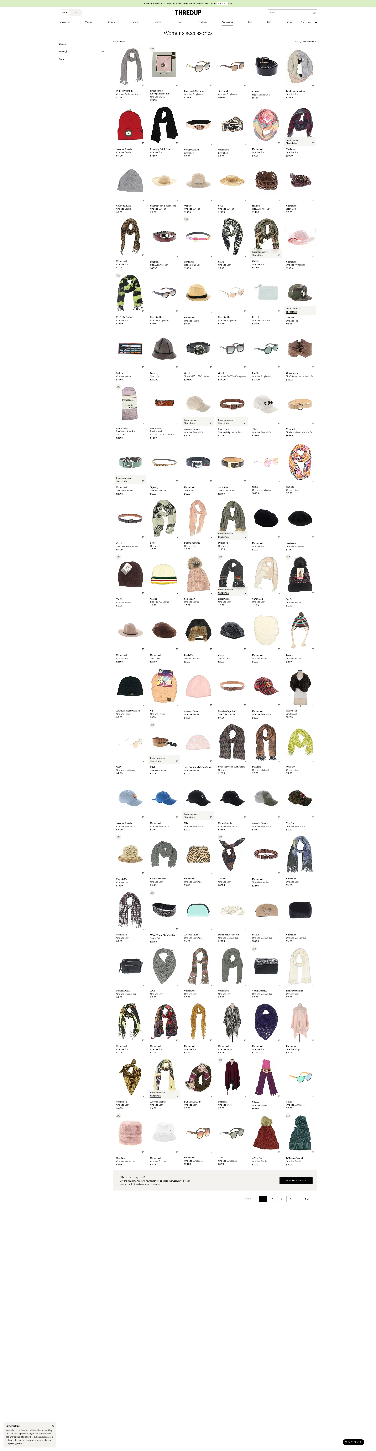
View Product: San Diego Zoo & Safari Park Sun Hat (164, 187)
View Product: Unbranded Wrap (232, 1028)
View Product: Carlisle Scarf (266, 243)
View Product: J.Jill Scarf (164, 973)
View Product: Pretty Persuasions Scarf (300, 973)
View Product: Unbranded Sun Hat (164, 1140)
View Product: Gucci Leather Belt (198, 355)
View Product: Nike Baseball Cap (198, 805)
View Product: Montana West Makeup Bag (130, 973)
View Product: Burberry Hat (164, 355)
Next (308, 1199)
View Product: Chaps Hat (232, 637)
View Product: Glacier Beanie (164, 581)
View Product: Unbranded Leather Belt (130, 469)
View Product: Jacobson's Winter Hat (300, 525)
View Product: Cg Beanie (164, 693)
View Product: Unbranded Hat (266, 525)
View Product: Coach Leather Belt (130, 525)
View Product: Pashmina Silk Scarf (266, 749)
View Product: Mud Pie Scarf (300, 469)
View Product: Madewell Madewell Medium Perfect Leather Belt (300, 412)
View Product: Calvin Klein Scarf (266, 581)
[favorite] (143, 85)
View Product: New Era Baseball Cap (300, 805)
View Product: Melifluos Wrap (232, 1084)
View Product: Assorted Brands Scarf (164, 1084)
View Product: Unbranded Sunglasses (198, 1140)
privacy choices (42, 1440)
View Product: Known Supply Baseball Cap (232, 805)
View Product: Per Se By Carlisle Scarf (130, 299)
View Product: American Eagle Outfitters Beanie (130, 693)
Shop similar (291, 143)
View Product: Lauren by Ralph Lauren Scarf (164, 131)
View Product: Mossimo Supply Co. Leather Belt (232, 693)
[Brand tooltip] (65, 51)
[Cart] (315, 22)
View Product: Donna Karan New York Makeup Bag (232, 917)
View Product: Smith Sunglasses (266, 469)
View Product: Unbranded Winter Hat (300, 243)
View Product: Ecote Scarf (164, 525)
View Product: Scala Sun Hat (232, 187)
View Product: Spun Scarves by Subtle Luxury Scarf (232, 749)
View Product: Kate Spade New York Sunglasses (198, 74)
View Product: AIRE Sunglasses (232, 1140)
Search (273, 12)
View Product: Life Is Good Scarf (232, 581)
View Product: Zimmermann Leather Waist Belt (300, 355)
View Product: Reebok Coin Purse (266, 299)
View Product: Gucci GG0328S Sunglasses (232, 355)
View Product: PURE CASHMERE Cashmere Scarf (130, 74)
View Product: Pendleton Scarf (232, 525)
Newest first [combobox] (308, 41)
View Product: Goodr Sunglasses (300, 1084)
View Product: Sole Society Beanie (198, 581)
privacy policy (15, 1443)
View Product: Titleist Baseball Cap (266, 412)
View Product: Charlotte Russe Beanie (130, 187)
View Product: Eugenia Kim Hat (130, 861)
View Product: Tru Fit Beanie (130, 581)
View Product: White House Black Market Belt (164, 917)
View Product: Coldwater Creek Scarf (164, 861)
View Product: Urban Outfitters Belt (198, 131)
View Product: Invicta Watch (130, 355)
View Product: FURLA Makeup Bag (266, 917)
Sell (76, 12)
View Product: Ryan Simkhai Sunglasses (164, 299)
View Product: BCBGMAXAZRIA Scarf (198, 1084)
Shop (64, 12)
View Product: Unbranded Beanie (266, 637)
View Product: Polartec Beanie (300, 637)
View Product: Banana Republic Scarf (198, 525)
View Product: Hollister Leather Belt (266, 187)
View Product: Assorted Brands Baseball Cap (198, 412)
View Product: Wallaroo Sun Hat (198, 187)
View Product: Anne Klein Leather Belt (232, 469)
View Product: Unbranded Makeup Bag (300, 917)
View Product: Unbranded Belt (232, 131)
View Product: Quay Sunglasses (130, 749)
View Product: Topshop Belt (164, 469)
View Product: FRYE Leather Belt (164, 749)
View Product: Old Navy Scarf (300, 749)
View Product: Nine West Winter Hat (130, 1140)
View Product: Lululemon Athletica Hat (130, 412)
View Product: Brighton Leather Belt (164, 243)
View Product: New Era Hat (300, 299)
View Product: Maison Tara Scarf (300, 693)
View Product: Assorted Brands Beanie (130, 131)
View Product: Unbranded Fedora (198, 299)
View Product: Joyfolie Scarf (232, 861)
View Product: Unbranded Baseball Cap (266, 693)
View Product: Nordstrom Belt (198, 243)
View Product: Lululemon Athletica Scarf (300, 74)
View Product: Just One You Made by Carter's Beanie (198, 749)
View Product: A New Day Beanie (266, 1140)
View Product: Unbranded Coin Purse (198, 861)
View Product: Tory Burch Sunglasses (232, 74)
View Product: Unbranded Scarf (266, 131)
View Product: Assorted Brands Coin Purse (198, 917)
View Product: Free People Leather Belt (232, 412)
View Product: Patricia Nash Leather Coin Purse (164, 412)
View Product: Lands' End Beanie (198, 637)
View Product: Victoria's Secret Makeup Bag (266, 973)
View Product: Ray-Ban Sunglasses (266, 355)
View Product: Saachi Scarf (232, 243)
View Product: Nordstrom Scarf (300, 131)
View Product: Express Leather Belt (266, 74)
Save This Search (296, 1180)
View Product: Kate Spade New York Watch (164, 74)
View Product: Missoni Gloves (266, 1084)
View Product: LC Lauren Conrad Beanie (300, 1140)
